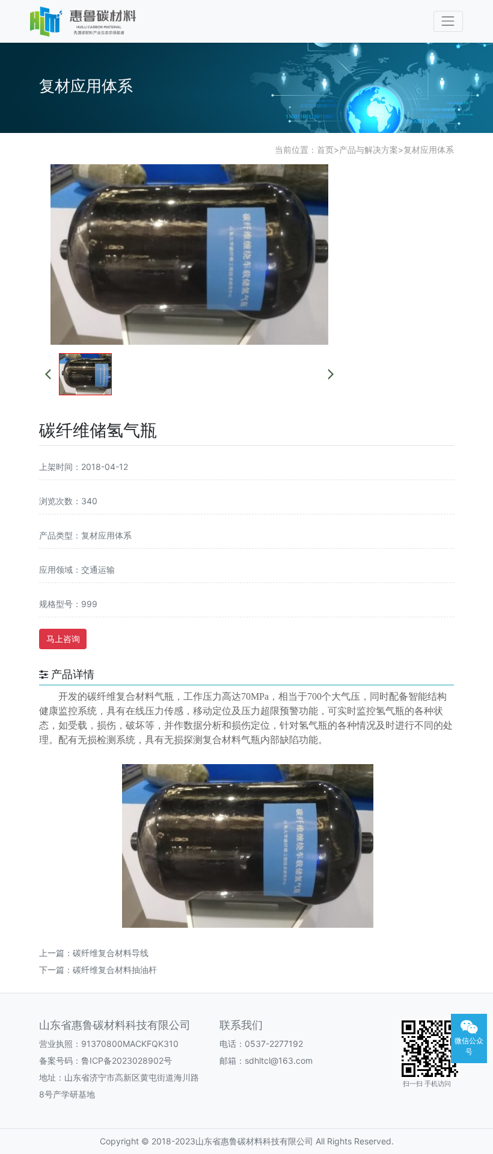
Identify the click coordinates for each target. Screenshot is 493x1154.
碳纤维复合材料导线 (111, 953)
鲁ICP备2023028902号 (126, 1060)
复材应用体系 (428, 149)
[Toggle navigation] (448, 21)
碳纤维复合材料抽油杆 (115, 969)
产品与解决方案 (368, 149)
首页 (325, 149)
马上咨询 (63, 639)
